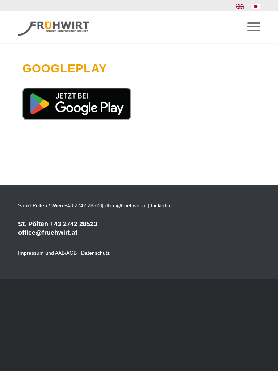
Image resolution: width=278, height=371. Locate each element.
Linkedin (160, 205)
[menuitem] (240, 6)
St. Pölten (33, 224)
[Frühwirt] (53, 27)
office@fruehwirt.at (125, 205)
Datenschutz (95, 253)
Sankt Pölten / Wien (40, 205)
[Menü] (250, 27)
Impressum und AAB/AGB (47, 253)
